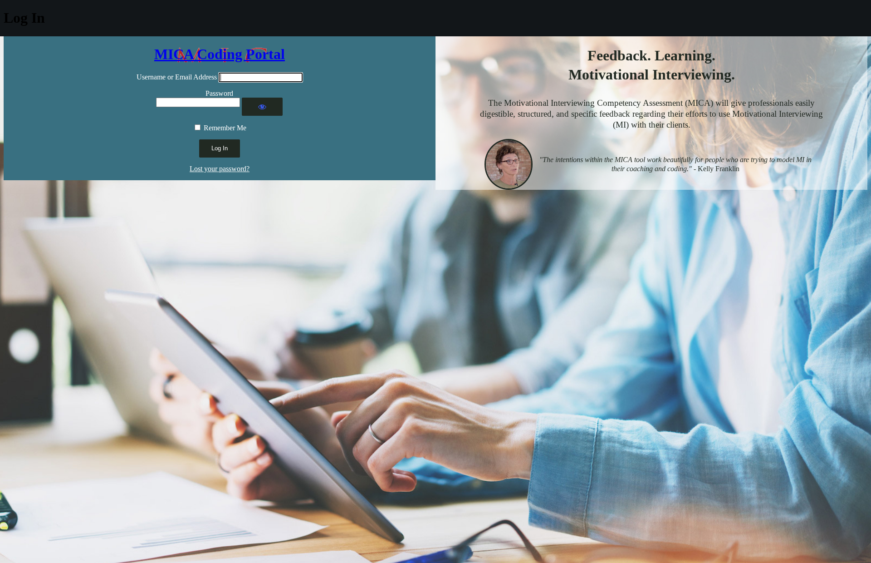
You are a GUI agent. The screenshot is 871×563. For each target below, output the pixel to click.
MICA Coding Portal (219, 54)
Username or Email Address (177, 77)
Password (219, 93)
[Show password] (262, 107)
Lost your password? (220, 169)
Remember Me (225, 128)
